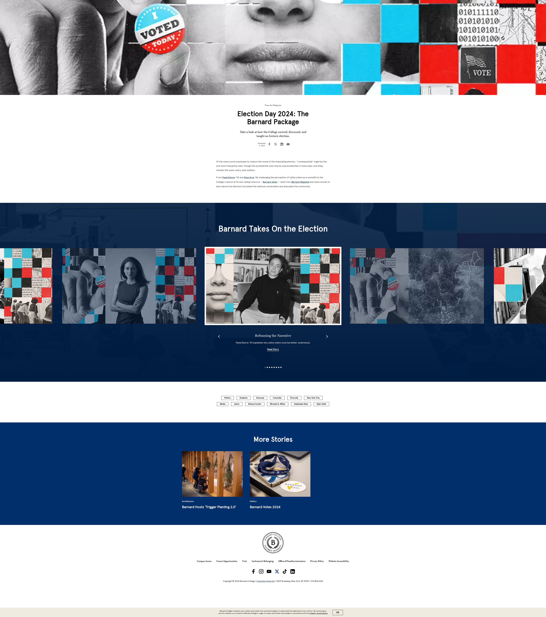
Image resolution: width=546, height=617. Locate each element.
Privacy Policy (317, 561)
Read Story (273, 349)
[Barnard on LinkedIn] (292, 571)
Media (222, 404)
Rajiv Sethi (321, 404)
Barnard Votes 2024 (265, 507)
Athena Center (254, 404)
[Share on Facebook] (269, 144)
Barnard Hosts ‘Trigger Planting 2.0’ (209, 507)
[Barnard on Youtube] (269, 571)
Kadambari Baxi (301, 404)
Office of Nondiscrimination (291, 561)
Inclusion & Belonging (262, 561)
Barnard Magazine (300, 182)
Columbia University (266, 581)
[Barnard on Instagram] (261, 571)
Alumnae (260, 398)
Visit (244, 561)
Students (244, 398)
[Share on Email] (288, 144)
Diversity (294, 398)
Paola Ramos (228, 177)
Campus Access (204, 561)
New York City (313, 398)
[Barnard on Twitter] (277, 571)
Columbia (277, 398)
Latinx (236, 404)
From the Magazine (273, 105)
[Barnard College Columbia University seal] (273, 542)
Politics (227, 398)
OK (337, 612)
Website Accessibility (339, 561)
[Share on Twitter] (275, 144)
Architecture (188, 501)
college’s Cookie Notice (318, 613)
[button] (219, 336)
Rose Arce (249, 177)
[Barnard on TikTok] (285, 571)
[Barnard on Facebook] (253, 571)
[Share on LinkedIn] (282, 144)
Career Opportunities (226, 561)
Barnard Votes (270, 182)
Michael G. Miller (277, 404)
